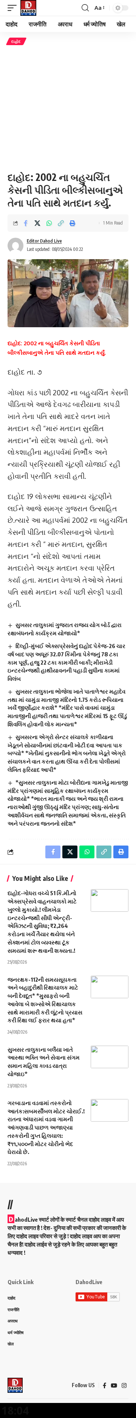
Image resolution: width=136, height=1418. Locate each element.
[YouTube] (114, 1386)
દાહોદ (16, 41)
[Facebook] (104, 1386)
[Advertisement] (68, 108)
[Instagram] (124, 1386)
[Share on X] (37, 223)
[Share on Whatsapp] (49, 223)
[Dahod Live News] (28, 8)
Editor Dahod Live (44, 241)
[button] (14, 8)
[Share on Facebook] (25, 223)
